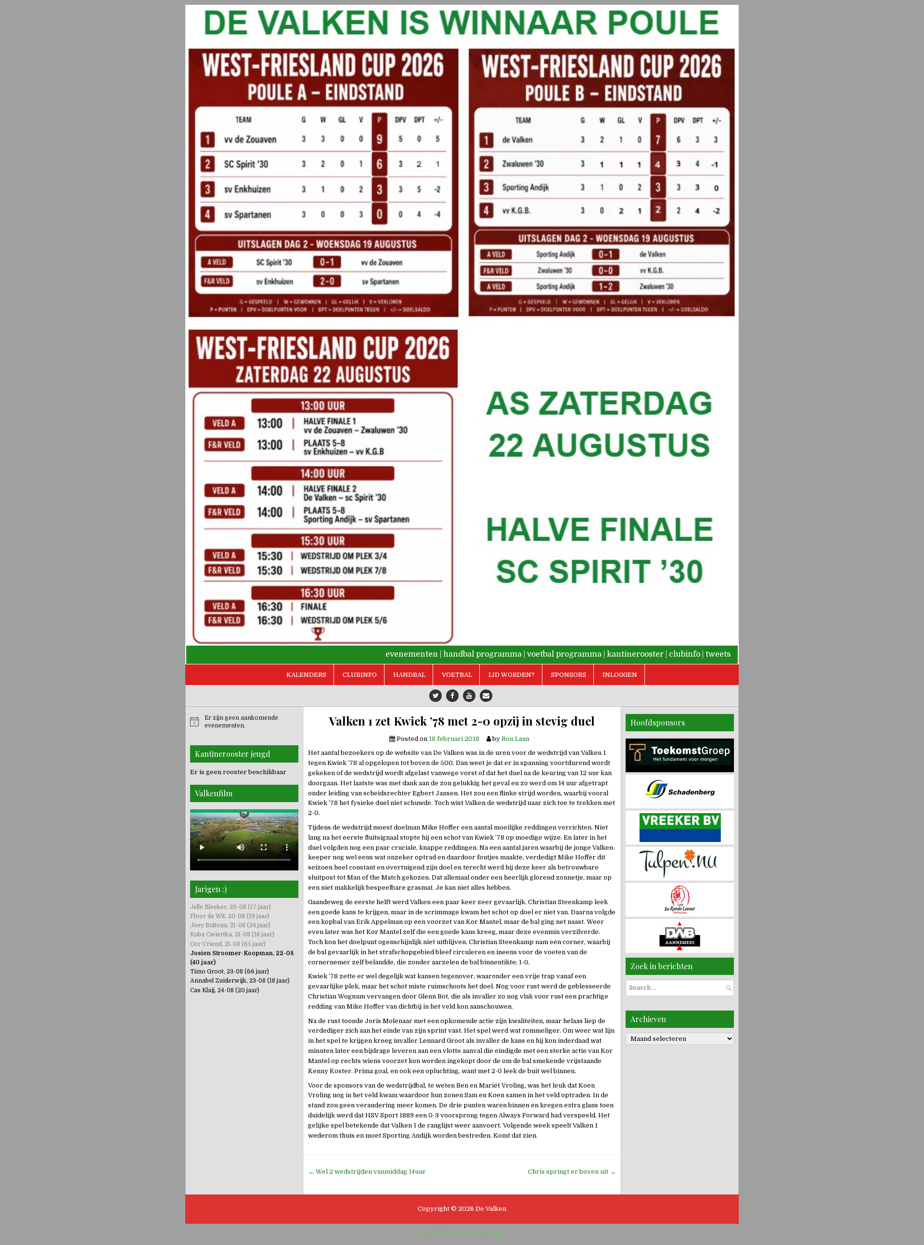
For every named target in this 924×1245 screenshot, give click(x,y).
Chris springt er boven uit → (572, 1171)
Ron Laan (515, 738)
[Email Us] (486, 695)
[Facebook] (452, 695)
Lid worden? (511, 674)
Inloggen (620, 674)
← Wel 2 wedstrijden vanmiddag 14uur (367, 1171)
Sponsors (568, 674)
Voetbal (457, 674)
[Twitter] (435, 695)
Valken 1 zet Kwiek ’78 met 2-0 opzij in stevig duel (462, 721)
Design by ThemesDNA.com (462, 1233)
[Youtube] (469, 695)
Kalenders (306, 674)
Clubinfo (360, 674)
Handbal (409, 674)
